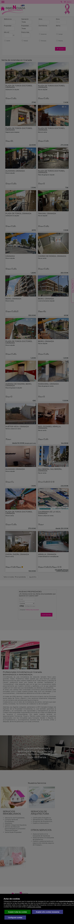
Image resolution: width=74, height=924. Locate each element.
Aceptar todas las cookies (17, 912)
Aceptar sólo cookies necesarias (47, 912)
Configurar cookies (15, 917)
